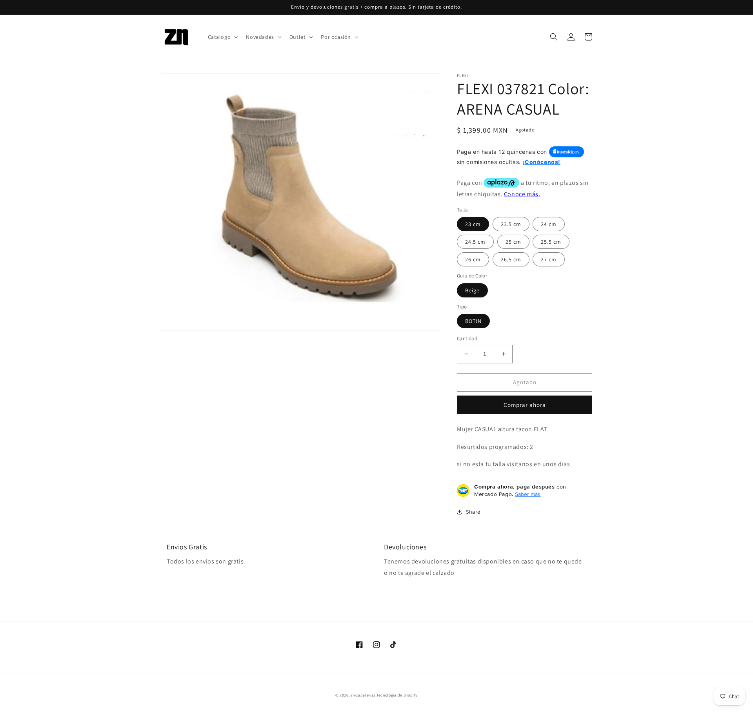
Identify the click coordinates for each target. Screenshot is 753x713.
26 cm (473, 259)
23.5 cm (511, 224)
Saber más (527, 494)
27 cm (549, 259)
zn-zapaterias (363, 695)
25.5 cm (551, 241)
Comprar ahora (525, 404)
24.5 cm (475, 241)
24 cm (549, 224)
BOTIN (473, 321)
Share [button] (473, 511)
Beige (472, 290)
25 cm (513, 241)
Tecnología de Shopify (397, 695)
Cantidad (467, 338)
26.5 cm (511, 259)
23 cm (473, 224)
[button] (222, 37)
